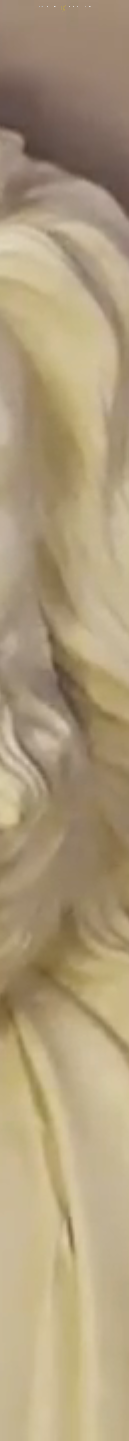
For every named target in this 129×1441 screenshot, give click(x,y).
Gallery (71, 6)
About (48, 6)
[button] (122, 720)
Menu (55, 6)
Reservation (81, 6)
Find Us (91, 6)
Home (41, 6)
